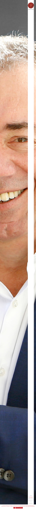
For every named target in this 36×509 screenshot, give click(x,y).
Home (31, 495)
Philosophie (31, 498)
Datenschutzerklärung (19, 507)
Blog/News (31, 503)
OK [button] (14, 507)
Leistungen (31, 497)
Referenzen (31, 500)
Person (31, 501)
